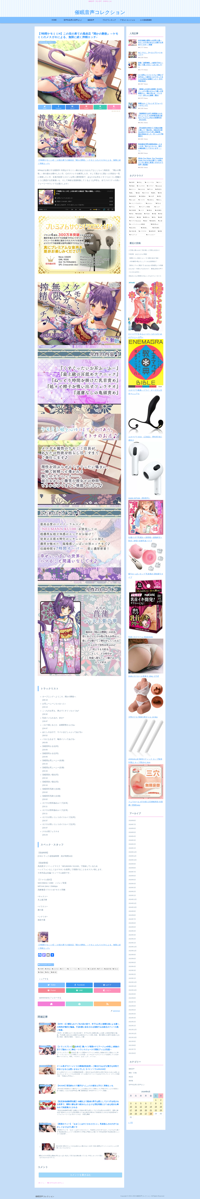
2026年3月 (132, 840)
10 (131, 1107)
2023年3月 (132, 970)
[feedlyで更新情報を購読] (79, 1004)
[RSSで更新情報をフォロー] (107, 1004)
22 (156, 1110)
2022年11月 (132, 986)
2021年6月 (132, 1053)
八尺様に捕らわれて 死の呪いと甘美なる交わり (144, 250)
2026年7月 (132, 824)
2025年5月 (132, 879)
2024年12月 (133, 899)
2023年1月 (132, 978)
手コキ (101, 969)
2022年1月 (132, 1025)
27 (146, 1114)
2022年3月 (132, 1018)
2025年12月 (133, 852)
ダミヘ (64, 969)
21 (151, 1110)
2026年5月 (132, 832)
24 (131, 1114)
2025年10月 (133, 860)
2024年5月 (132, 927)
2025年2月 (132, 891)
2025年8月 (132, 868)
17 (131, 1110)
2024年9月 (132, 911)
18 (136, 1110)
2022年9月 (132, 994)
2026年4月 (132, 836)
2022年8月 (132, 998)
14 (151, 1107)
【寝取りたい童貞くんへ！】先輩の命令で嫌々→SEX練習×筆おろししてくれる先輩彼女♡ (144, 259)
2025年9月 (132, 864)
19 (141, 1110)
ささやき (56, 969)
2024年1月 (132, 943)
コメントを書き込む (80, 1175)
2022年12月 (133, 982)
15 (156, 1107)
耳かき (116, 969)
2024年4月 (132, 931)
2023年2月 (132, 974)
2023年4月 (132, 966)
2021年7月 (132, 1049)
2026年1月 (132, 848)
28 (151, 1114)
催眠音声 (131, 1069)
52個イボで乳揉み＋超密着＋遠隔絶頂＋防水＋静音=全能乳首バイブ (145, 539)
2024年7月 (132, 919)
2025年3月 (132, 887)
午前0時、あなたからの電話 (138, 254)
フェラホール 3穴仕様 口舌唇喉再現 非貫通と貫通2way (145, 803)
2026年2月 (132, 844)
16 (161, 1107)
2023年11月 (132, 950)
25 (136, 1114)
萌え (48, 972)
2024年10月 (133, 907)
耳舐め (42, 972)
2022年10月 (133, 990)
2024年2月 (132, 939)
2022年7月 (132, 1002)
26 (141, 1114)
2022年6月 (132, 1006)
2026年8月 (132, 820)
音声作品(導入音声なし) (46, 964)
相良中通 (108, 969)
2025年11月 (132, 856)
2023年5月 (132, 962)
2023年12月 (133, 947)
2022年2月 (132, 1022)
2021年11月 (132, 1033)
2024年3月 (132, 935)
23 (161, 1110)
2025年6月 (132, 876)
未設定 (131, 1077)
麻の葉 (54, 972)
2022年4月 (132, 1014)
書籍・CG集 (133, 1073)
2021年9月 (132, 1041)
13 (146, 1107)
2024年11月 (132, 903)
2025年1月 (132, 895)
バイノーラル (73, 969)
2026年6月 (132, 828)
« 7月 (130, 1123)
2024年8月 (132, 915)
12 (141, 1107)
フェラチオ (83, 969)
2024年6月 (132, 923)
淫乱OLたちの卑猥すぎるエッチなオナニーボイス (145, 276)
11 (136, 1107)
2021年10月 (133, 1037)
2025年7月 (132, 872)
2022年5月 (132, 1010)
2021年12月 (133, 1029)
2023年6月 (132, 958)
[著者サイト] (51, 1004)
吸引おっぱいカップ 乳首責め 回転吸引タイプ (145, 575)
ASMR (42, 969)
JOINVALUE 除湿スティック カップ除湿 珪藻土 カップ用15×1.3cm (145, 760)
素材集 (131, 1080)
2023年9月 (132, 954)
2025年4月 (132, 883)
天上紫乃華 (92, 969)
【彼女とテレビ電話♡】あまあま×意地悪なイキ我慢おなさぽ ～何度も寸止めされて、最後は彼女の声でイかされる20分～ (146, 269)
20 (146, 1110)
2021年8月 (132, 1045)
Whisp (48, 969)
